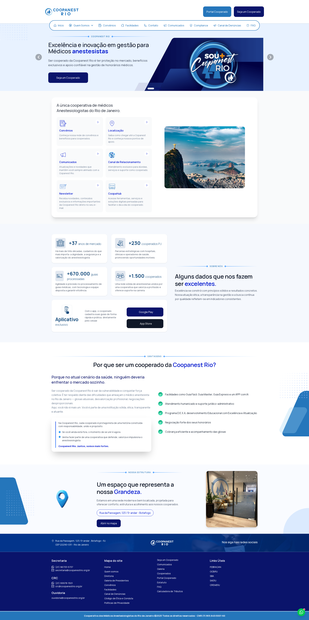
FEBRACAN (215, 567)
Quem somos (111, 571)
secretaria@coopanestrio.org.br (72, 570)
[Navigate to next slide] (270, 57)
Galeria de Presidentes (116, 580)
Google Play (146, 312)
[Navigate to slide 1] (151, 88)
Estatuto (162, 582)
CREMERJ (215, 585)
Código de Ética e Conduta (118, 598)
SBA (212, 576)
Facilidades (110, 589)
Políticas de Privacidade (117, 602)
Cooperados (164, 573)
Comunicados (164, 564)
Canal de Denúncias (114, 593)
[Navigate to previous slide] (38, 57)
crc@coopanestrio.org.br (68, 586)
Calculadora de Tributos (170, 591)
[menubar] (155, 25)
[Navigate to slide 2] (158, 88)
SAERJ (213, 580)
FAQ (159, 586)
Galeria (160, 568)
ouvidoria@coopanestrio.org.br (68, 597)
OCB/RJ (214, 571)
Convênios (110, 585)
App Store (146, 323)
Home (107, 567)
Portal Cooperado (217, 12)
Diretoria (109, 576)
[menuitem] (59, 25)
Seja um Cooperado (249, 12)
